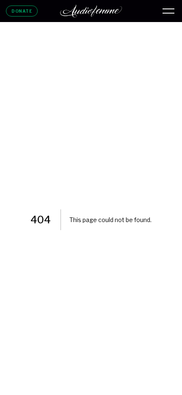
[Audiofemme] (91, 11)
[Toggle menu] (168, 11)
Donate (21, 11)
